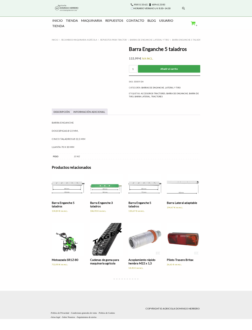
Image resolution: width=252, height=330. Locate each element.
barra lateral (142, 96)
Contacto (135, 20)
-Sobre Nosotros (68, 317)
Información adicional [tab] (89, 111)
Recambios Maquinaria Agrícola (79, 40)
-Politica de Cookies (106, 313)
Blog (151, 20)
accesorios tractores (153, 93)
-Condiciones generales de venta (83, 313)
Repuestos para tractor (113, 40)
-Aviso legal (55, 317)
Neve (5, 322)
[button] (244, 322)
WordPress (9, 326)
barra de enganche (177, 93)
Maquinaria (91, 20)
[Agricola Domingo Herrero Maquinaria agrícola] (66, 8)
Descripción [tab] (62, 111)
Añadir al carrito (169, 68)
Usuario (166, 20)
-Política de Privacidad (59, 313)
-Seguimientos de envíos (86, 317)
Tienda (72, 20)
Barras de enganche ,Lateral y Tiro (149, 40)
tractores (157, 96)
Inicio (57, 20)
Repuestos (114, 20)
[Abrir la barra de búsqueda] (183, 8)
